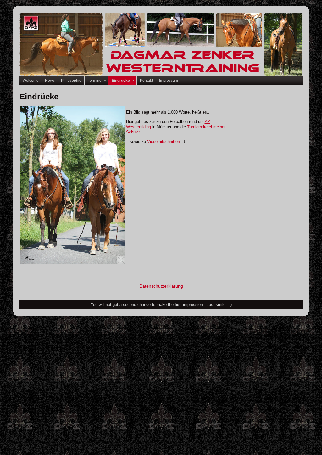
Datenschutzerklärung (161, 286)
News (50, 80)
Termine (97, 80)
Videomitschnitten (163, 141)
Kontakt (146, 80)
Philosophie (71, 80)
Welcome (31, 80)
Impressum (168, 80)
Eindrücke (123, 80)
